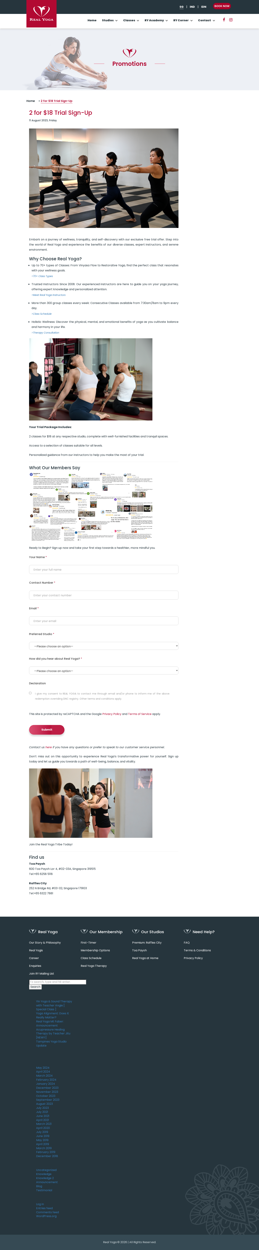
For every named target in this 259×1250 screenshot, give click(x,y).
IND (192, 7)
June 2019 (42, 1136)
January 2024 (45, 1084)
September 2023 (47, 1100)
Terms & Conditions (197, 950)
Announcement (47, 1182)
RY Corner (181, 20)
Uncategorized (46, 1170)
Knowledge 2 (45, 1178)
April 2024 (43, 1072)
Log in (40, 1204)
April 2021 (42, 1120)
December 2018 (47, 1156)
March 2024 (44, 1076)
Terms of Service (140, 714)
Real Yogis (36, 950)
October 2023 (45, 1096)
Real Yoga (110, 1242)
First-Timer (88, 943)
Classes (129, 20)
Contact (204, 20)
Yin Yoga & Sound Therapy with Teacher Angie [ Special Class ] (54, 1006)
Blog (39, 1186)
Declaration (37, 683)
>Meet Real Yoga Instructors (49, 295)
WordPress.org (46, 1216)
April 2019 (42, 1144)
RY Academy (154, 20)
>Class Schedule (42, 314)
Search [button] (35, 987)
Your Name (38, 557)
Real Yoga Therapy (94, 966)
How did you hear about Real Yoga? (55, 659)
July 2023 (42, 1108)
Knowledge (43, 1174)
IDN (203, 7)
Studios (108, 20)
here (48, 747)
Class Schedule (91, 958)
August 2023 (44, 1104)
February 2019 (45, 1152)
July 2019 (42, 1132)
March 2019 (44, 1148)
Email (34, 608)
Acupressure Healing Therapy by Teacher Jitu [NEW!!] (53, 1034)
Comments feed (47, 1212)
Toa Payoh (139, 950)
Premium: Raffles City (147, 943)
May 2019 (42, 1140)
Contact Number (42, 583)
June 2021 (42, 1116)
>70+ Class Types (42, 276)
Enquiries (35, 966)
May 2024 (43, 1068)
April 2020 (43, 1128)
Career (34, 958)
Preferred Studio (41, 634)
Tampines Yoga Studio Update (51, 1044)
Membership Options (95, 950)
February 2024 (46, 1080)
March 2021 (44, 1124)
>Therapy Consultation (45, 332)
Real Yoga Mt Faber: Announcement (50, 1024)
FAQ (187, 943)
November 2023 (47, 1092)
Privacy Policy (111, 714)
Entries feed (44, 1208)
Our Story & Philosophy (45, 943)
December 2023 (47, 1088)
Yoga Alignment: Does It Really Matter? (52, 1015)
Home (92, 20)
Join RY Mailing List (41, 974)
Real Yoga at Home (145, 958)
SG (182, 7)
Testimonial (44, 1190)
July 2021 (42, 1112)
